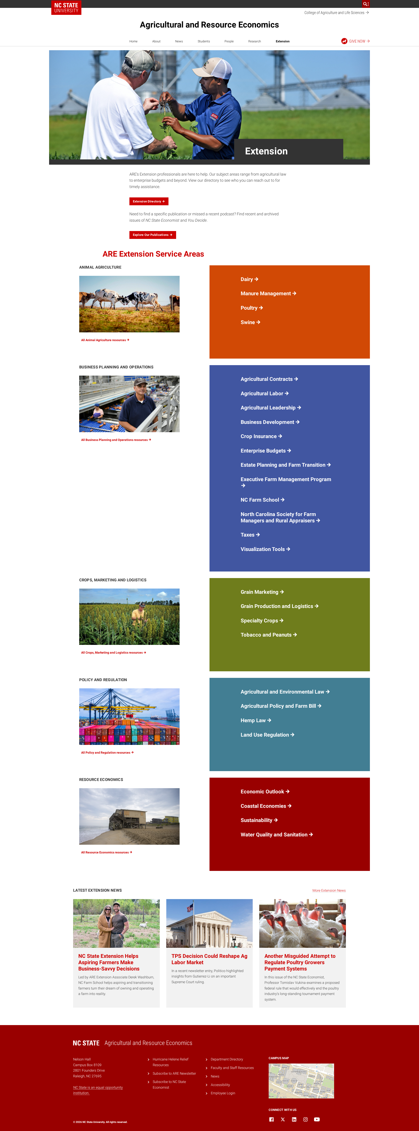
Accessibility (220, 1085)
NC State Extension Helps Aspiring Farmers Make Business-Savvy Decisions (108, 962)
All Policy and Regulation (106, 752)
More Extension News (329, 890)
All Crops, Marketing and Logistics (112, 652)
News (179, 41)
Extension (283, 41)
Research (254, 41)
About (156, 41)
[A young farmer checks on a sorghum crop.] (129, 617)
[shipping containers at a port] (129, 716)
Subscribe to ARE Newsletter (174, 1073)
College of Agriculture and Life (334, 12)
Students (204, 41)
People (229, 41)
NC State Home (66, 7)
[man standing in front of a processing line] (129, 404)
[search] (366, 4)
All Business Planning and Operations (114, 440)
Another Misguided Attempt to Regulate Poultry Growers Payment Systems (300, 962)
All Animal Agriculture (104, 340)
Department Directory (227, 1059)
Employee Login (223, 1093)
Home (133, 41)
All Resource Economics (105, 852)
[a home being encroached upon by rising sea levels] (129, 816)
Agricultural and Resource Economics (209, 24)
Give (357, 41)
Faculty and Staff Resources (232, 1068)
